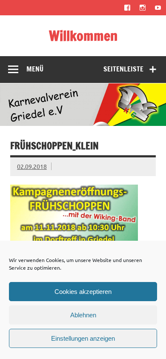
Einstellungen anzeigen (83, 338)
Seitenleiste (123, 69)
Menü (34, 69)
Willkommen (83, 36)
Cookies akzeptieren (83, 291)
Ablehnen (83, 315)
